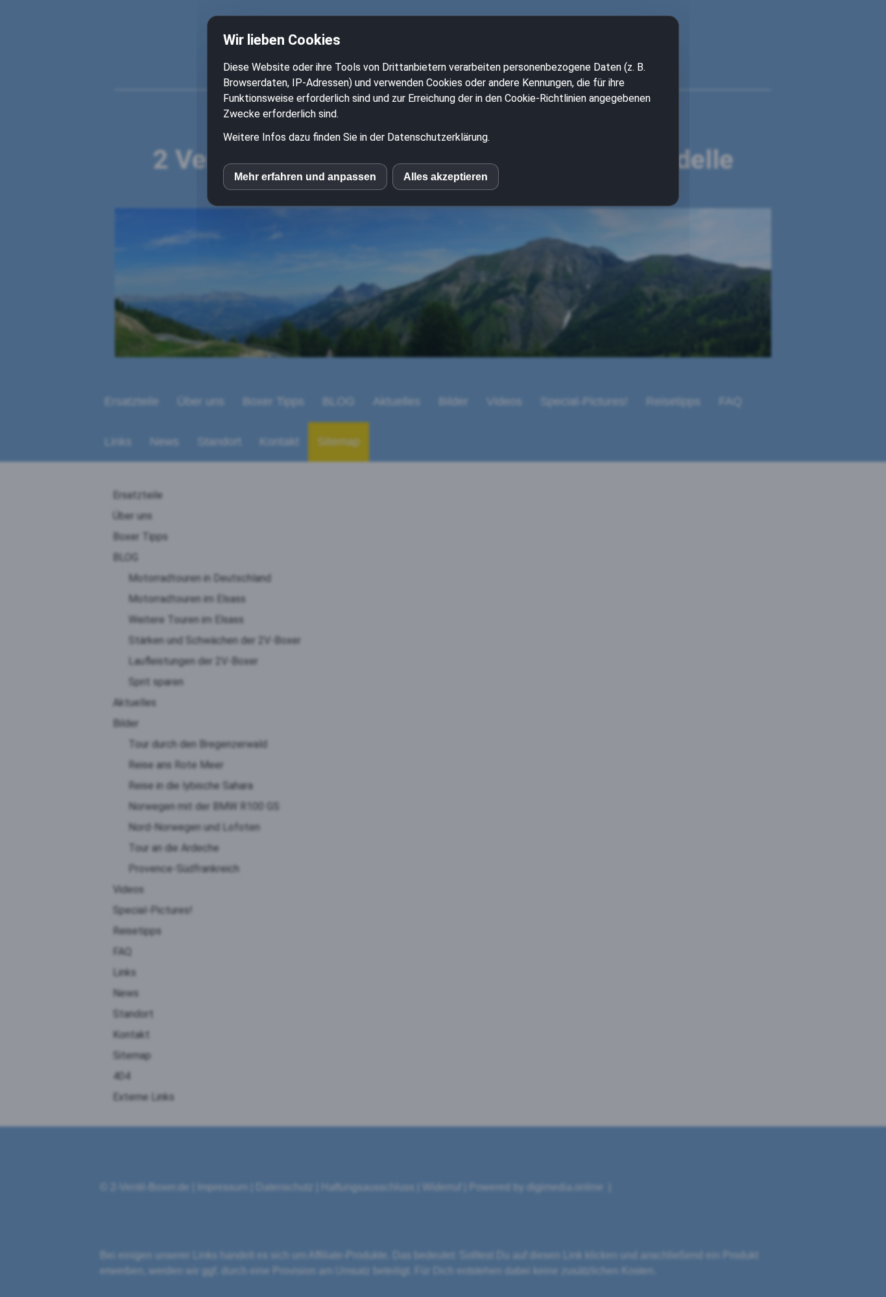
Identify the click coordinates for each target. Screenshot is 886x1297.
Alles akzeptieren (445, 176)
